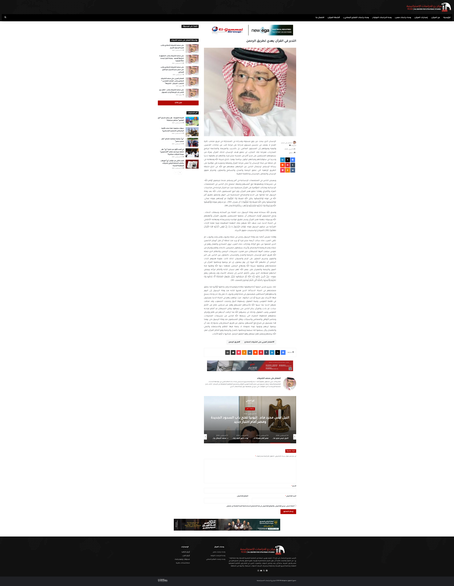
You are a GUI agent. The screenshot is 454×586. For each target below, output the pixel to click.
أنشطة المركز (334, 18)
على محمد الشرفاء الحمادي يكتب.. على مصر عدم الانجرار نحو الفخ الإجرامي (172, 70)
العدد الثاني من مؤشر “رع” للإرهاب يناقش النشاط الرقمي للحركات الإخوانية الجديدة (172, 163)
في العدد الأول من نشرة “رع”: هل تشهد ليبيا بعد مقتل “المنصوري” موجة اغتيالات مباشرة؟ (172, 152)
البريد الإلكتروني (290, 496)
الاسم (293, 486)
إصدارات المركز (422, 18)
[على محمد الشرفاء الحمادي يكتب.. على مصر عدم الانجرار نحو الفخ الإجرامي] (192, 70)
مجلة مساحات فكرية (183, 563)
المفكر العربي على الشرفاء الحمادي (258, 342)
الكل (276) (178, 103)
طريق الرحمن (234, 342)
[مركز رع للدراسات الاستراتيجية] (429, 7)
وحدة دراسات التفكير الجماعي (357, 18)
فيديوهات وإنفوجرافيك (182, 559)
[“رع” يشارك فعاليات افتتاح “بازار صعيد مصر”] (192, 142)
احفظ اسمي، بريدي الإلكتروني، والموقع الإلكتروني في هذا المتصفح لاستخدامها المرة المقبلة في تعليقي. (260, 506)
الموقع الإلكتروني (242, 496)
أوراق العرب (186, 556)
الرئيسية (447, 18)
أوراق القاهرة (185, 552)
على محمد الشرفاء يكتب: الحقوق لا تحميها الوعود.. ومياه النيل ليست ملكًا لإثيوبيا (171, 58)
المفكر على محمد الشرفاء (269, 378)
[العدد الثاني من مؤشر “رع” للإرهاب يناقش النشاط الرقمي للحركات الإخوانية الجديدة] (192, 164)
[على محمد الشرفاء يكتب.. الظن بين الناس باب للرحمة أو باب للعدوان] (192, 93)
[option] (250, 419)
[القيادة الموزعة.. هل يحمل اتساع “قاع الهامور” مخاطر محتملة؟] (192, 121)
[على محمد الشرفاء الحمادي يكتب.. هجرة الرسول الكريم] (192, 48)
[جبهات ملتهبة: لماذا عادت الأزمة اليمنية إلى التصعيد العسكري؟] (192, 131)
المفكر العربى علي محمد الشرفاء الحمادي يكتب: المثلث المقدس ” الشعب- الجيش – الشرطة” (172, 81)
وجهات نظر (250, 409)
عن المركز (436, 18)
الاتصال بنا (320, 18)
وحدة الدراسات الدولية (382, 18)
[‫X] (263, 570)
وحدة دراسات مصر (403, 18)
